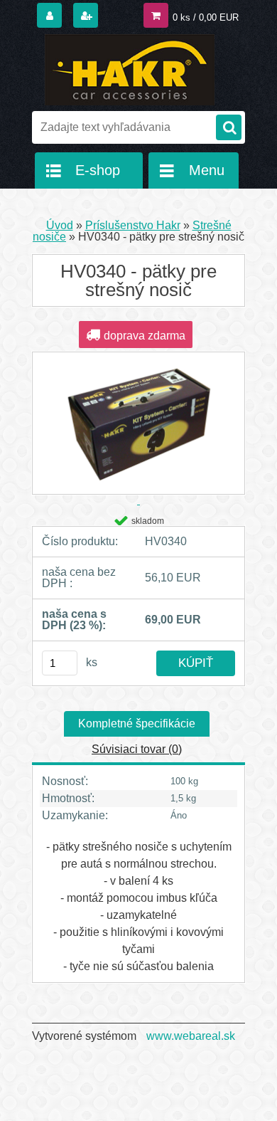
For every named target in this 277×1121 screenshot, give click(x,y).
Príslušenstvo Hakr (132, 225)
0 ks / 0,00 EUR (206, 17)
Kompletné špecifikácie (136, 723)
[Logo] (129, 69)
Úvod (59, 225)
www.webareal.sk (190, 1036)
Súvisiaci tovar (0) (137, 749)
